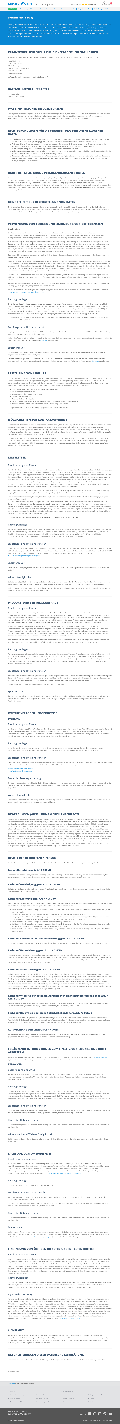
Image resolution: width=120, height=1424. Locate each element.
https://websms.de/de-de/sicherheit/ (21, 769)
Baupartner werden (97, 1395)
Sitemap (92, 1398)
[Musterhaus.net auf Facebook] (90, 1414)
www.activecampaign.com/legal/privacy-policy (24, 556)
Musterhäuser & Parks (17, 1402)
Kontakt (92, 1402)
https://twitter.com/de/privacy (71, 1318)
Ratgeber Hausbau (42, 1398)
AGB (91, 1420)
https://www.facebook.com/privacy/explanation (64, 1173)
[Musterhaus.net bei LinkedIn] (100, 1414)
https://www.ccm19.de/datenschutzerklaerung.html (26, 292)
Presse (65, 1402)
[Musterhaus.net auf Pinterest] (105, 1414)
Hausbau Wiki (41, 1395)
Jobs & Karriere (68, 1398)
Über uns (66, 1395)
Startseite (43, 340)
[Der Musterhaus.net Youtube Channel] (110, 1414)
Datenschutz (96, 1420)
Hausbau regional (42, 1402)
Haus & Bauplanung (16, 1395)
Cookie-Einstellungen (99, 1057)
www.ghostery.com (45, 1237)
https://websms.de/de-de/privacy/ (20, 771)
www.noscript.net (28, 1237)
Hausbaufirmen (15, 1398)
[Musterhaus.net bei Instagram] (95, 1414)
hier (23, 1079)
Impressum (85, 1420)
